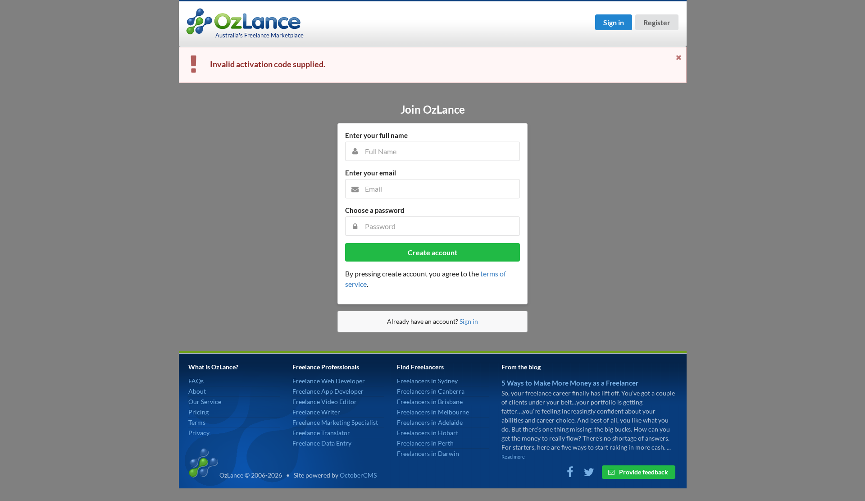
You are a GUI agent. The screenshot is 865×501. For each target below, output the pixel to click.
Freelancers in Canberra (430, 391)
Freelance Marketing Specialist (335, 422)
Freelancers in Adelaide (430, 422)
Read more (513, 457)
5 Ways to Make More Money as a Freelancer (569, 383)
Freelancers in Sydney (427, 381)
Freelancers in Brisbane (430, 401)
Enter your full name (376, 135)
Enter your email (370, 173)
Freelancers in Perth (425, 443)
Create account (432, 252)
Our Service (204, 401)
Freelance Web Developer (328, 381)
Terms (196, 422)
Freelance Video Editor (324, 401)
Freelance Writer (316, 412)
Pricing (198, 412)
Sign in (613, 22)
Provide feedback (643, 472)
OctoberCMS (358, 475)
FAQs (196, 381)
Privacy (198, 433)
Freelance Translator (321, 433)
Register (656, 22)
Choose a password (375, 210)
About (197, 391)
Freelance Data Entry (321, 443)
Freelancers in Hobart (427, 433)
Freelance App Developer (328, 391)
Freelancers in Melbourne (433, 412)
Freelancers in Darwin (428, 453)
